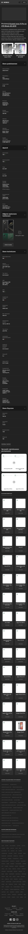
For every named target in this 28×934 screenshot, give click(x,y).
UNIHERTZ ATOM (13, 802)
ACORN (6, 845)
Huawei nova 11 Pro (16, 23)
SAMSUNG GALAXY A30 (17, 797)
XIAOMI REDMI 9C (5, 784)
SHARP (15, 884)
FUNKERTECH (15, 858)
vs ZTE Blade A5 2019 (13, 24)
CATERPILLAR (4, 853)
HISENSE (24, 863)
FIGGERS (9, 858)
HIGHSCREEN (18, 863)
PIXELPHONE (8, 881)
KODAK (18, 868)
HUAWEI (6, 866)
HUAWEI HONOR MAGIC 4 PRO (16, 810)
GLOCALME (23, 861)
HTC (2, 866)
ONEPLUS (7, 879)
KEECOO (14, 868)
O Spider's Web (8, 913)
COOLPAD (10, 853)
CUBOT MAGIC (21, 802)
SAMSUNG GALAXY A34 (6, 794)
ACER (3, 845)
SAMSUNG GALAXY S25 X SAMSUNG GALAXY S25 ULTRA (13, 834)
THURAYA (7, 889)
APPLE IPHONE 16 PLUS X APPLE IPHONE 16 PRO (11, 837)
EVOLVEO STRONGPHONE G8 (18, 823)
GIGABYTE (12, 861)
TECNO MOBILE (17, 886)
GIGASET (17, 861)
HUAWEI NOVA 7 (13, 784)
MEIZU (6, 874)
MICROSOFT (11, 874)
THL (2, 889)
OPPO (11, 879)
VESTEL (9, 894)
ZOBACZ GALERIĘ (8, 244)
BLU (8, 850)
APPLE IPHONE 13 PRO (6, 797)
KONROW (24, 868)
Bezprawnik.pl (19, 909)
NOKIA (14, 876)
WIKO (25, 894)
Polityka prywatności (19, 915)
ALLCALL (23, 845)
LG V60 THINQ (17, 800)
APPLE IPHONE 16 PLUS (17, 794)
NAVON (3, 876)
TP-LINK (22, 889)
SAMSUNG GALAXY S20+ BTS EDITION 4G (10, 818)
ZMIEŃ (7, 53)
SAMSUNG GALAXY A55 (6, 787)
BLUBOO (12, 850)
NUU (3, 879)
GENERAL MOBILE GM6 (17, 807)
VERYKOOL (4, 894)
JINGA (3, 868)
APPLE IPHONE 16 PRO (6, 823)
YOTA (18, 897)
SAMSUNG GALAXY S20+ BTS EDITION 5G (10, 820)
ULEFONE (3, 892)
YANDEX (13, 897)
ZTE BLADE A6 (16, 825)
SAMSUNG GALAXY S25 (6, 815)
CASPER (20, 850)
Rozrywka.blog (9, 909)
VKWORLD (14, 894)
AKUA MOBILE (12, 845)
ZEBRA (21, 897)
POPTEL (24, 881)
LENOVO (20, 871)
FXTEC (21, 858)
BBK (20, 848)
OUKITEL (21, 879)
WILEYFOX (4, 897)
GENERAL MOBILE (5, 861)
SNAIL (20, 884)
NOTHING (23, 876)
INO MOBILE (21, 866)
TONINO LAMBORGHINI (14, 889)
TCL (11, 886)
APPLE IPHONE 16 (20, 789)
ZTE (25, 897)
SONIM (23, 884)
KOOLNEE (4, 871)
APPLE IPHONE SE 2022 (17, 787)
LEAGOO (15, 871)
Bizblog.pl (21, 908)
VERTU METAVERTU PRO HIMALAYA (9, 812)
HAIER (8, 863)
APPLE (7, 848)
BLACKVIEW (4, 850)
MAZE (3, 874)
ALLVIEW (3, 848)
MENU (24, 2)
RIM (6, 884)
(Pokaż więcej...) (6, 189)
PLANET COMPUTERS (17, 881)
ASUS (16, 848)
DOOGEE (20, 853)
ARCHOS (12, 848)
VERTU (21, 892)
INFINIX (16, 866)
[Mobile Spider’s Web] (6, 2)
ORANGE (16, 879)
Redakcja (21, 913)
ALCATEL (18, 845)
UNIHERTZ (12, 892)
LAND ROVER (9, 871)
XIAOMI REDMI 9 (5, 802)
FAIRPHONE (4, 858)
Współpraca (15, 913)
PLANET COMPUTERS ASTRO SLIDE (9, 805)
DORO (24, 853)
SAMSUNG (11, 884)
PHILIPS (3, 881)
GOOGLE (3, 863)
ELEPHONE (4, 856)
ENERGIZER (9, 856)
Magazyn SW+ (7, 908)
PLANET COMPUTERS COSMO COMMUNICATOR (11, 792)
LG (24, 871)
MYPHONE (24, 874)
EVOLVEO (21, 856)
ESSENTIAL (15, 856)
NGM (7, 876)
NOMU (18, 876)
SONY (3, 886)
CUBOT (15, 853)
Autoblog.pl (14, 908)
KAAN (10, 868)
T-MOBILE (7, 886)
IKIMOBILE (11, 866)
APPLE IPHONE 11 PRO (21, 805)
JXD (6, 868)
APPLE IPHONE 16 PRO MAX (7, 800)
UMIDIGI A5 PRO (5, 810)
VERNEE (17, 892)
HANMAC (12, 863)
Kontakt (6, 915)
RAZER (3, 884)
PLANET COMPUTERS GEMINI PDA (8, 789)
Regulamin (11, 915)
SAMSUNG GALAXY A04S (7, 807)
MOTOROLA (18, 874)
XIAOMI (8, 897)
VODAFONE (20, 894)
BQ (16, 850)
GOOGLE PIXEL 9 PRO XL (6, 825)
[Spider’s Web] (2, 2)
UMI (7, 892)
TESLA (22, 886)
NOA (10, 876)
